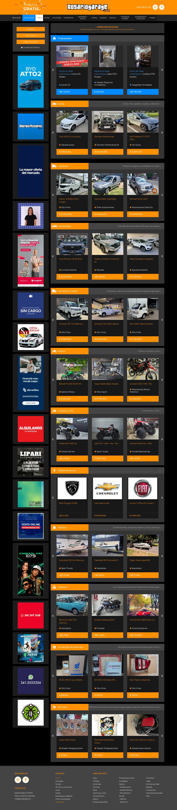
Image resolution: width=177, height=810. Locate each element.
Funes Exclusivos (139, 628)
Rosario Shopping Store (72, 748)
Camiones (96, 787)
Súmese (58, 784)
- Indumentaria (150, 790)
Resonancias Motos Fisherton (104, 390)
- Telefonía (122, 799)
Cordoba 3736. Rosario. (107, 74)
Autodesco (66, 628)
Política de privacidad (62, 799)
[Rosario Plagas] (31, 713)
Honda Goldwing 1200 (104, 620)
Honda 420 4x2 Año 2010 (141, 443)
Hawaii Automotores (141, 748)
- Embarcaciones (124, 787)
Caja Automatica (137, 136)
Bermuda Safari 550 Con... (141, 560)
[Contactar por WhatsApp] (31, 126)
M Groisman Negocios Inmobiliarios (141, 83)
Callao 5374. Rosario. (70, 74)
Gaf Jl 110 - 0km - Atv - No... (71, 443)
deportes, (136, 707)
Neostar (65, 270)
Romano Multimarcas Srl (72, 145)
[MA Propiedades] (31, 615)
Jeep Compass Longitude (106, 259)
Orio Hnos (65, 332)
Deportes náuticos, (137, 527)
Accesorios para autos (100, 802)
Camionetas (97, 784)
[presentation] (53, 70)
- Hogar (147, 781)
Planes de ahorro (98, 796)
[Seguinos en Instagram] (155, 7)
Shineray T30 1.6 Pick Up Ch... (143, 199)
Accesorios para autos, (128, 647)
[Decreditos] (31, 383)
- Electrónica (123, 802)
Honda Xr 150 (136, 384)
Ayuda (57, 790)
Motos (95, 790)
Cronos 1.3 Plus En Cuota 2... (106, 503)
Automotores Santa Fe (106, 207)
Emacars (100, 628)
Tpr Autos (100, 145)
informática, (114, 707)
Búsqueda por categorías (63, 796)
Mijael (134, 332)
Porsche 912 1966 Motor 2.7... (142, 620)
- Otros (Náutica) (124, 793)
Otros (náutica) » (153, 527)
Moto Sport (66, 392)
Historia (58, 793)
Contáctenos (59, 802)
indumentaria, (147, 707)
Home (57, 778)
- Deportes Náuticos (125, 790)
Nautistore (66, 568)
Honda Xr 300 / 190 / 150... (106, 384)
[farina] (31, 171)
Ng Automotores (104, 270)
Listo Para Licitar (66, 503)
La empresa (59, 781)
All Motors (136, 145)
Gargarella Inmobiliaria (106, 85)
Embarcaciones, (120, 527)
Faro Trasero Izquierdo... (140, 680)
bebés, (129, 707)
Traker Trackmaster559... (105, 560)
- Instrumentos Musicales (153, 793)
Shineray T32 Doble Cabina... (71, 324)
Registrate (31, 35)
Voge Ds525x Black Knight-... (71, 384)
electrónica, (103, 707)
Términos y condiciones (63, 787)
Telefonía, (93, 707)
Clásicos (95, 799)
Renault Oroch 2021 (103, 199)
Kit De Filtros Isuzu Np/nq (70, 680)
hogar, (123, 707)
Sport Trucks (137, 207)
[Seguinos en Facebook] (161, 7)
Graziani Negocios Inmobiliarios (68, 83)
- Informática (149, 778)
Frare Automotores (70, 207)
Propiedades (123, 781)
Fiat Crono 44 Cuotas (139, 503)
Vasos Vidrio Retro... (68, 740)
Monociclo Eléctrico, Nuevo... (143, 740)
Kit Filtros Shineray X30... (105, 680)
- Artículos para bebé (152, 784)
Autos (95, 778)
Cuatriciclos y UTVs (99, 793)
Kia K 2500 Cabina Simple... (106, 324)
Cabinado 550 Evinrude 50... (71, 560)
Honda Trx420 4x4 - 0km (105, 443)
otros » (157, 707)
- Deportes (148, 787)
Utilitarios (96, 781)
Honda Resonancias (105, 451)
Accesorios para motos (149, 647)
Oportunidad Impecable (70, 199)
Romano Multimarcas (69, 136)
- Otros (147, 796)
